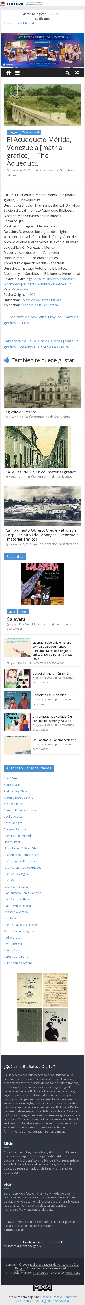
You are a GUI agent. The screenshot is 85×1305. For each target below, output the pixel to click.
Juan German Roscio (17, 906)
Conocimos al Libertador (20, 23)
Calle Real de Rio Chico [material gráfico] (41, 471)
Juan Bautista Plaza (17, 899)
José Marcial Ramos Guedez (22, 867)
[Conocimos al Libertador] (17, 693)
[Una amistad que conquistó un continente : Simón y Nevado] (17, 715)
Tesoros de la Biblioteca (39, 305)
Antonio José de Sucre (18, 797)
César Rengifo (13, 823)
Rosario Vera (41, 624)
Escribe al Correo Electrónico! (42, 1242)
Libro (12, 611)
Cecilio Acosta (13, 816)
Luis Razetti (11, 918)
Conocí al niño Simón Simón (51, 673)
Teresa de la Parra (16, 956)
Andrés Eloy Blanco (17, 791)
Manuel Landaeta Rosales (21, 925)
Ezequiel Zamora (15, 829)
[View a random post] (76, 72)
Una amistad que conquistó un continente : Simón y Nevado (53, 719)
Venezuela (20, 289)
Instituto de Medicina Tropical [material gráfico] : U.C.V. (42, 319)
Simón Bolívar (13, 944)
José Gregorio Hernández (20, 861)
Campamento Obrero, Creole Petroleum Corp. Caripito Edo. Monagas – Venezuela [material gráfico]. (42, 535)
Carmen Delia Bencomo (20, 810)
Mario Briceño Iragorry (19, 931)
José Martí (10, 880)
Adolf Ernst (11, 778)
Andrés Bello (12, 785)
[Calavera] (42, 565)
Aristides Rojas (14, 804)
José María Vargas (16, 874)
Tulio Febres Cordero (18, 963)
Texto (23, 611)
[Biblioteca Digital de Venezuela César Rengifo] (42, 35)
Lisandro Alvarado (16, 912)
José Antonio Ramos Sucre (21, 855)
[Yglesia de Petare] (42, 369)
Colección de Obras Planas (41, 300)
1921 (31, 294)
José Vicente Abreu (16, 886)
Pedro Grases (13, 937)
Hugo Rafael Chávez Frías (21, 848)
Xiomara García (49, 170)
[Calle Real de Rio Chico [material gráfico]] (37, 428)
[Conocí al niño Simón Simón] (17, 672)
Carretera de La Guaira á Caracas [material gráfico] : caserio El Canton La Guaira (41, 344)
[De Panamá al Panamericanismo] (17, 738)
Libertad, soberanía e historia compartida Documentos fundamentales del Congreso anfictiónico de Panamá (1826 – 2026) (54, 650)
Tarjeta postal (30, 132)
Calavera (16, 619)
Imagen (13, 132)
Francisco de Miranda (18, 836)
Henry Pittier (12, 842)
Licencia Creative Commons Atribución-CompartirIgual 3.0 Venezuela (46, 1299)
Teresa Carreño (14, 950)
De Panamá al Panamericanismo (55, 740)
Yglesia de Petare (21, 411)
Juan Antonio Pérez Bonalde (22, 893)
